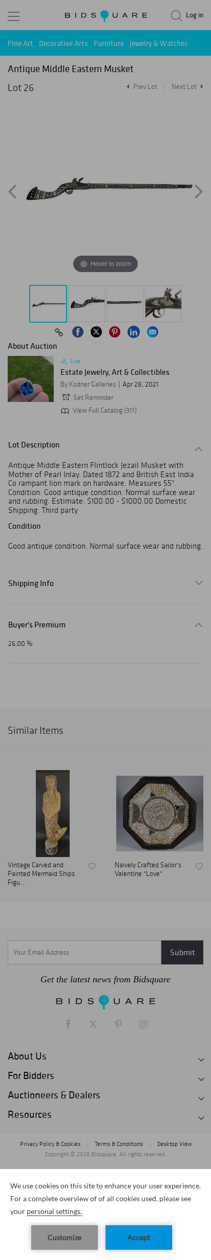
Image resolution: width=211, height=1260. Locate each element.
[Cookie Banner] (105, 1214)
